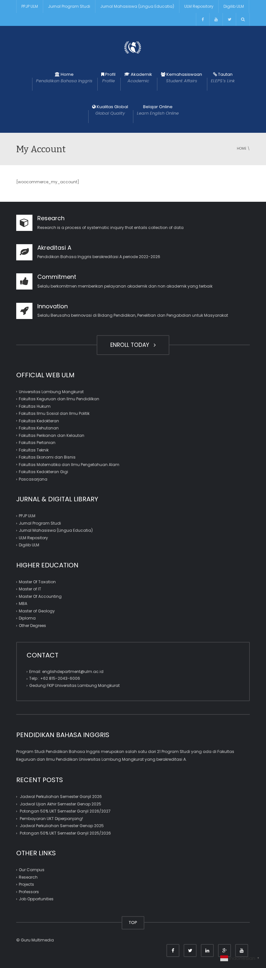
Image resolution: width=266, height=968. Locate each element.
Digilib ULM (234, 6)
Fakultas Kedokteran (39, 421)
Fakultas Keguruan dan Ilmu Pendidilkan (59, 399)
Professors (29, 891)
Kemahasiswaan (183, 77)
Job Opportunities (36, 899)
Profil (109, 77)
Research (28, 877)
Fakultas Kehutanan (39, 428)
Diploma (27, 618)
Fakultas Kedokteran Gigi (43, 471)
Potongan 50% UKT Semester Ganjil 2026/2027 (65, 811)
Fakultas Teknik (34, 450)
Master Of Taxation (37, 582)
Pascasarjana (33, 479)
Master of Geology (37, 611)
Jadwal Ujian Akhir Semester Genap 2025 (60, 804)
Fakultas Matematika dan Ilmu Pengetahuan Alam (69, 464)
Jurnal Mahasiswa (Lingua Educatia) (137, 6)
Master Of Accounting (40, 596)
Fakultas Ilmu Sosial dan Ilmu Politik (54, 413)
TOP (133, 922)
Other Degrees (32, 625)
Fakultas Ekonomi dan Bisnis (47, 457)
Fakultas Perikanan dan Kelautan (51, 435)
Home (64, 77)
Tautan (223, 77)
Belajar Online (158, 110)
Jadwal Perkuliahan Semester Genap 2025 (62, 825)
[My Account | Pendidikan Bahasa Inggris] (133, 47)
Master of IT (30, 589)
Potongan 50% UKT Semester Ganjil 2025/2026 (65, 833)
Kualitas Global (111, 110)
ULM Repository (198, 6)
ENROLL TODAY (131, 345)
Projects (26, 884)
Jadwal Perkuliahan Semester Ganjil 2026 (61, 796)
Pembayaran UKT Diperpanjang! (51, 818)
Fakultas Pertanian (37, 442)
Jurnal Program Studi (69, 6)
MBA (23, 603)
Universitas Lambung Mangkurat (51, 391)
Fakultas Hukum (35, 406)
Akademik (139, 77)
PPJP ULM (29, 6)
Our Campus (31, 869)
